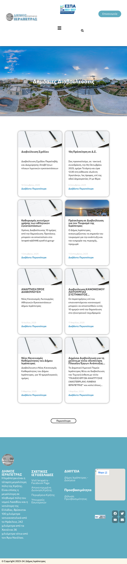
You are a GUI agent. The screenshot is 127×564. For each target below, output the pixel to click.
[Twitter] (122, 513)
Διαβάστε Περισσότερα (33, 188)
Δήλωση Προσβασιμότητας (75, 497)
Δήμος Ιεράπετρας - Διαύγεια (76, 479)
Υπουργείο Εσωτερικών (38, 501)
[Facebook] (115, 513)
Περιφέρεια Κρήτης (43, 494)
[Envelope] (122, 520)
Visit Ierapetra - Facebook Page (40, 481)
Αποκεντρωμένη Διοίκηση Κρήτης (41, 489)
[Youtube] (115, 520)
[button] (59, 28)
